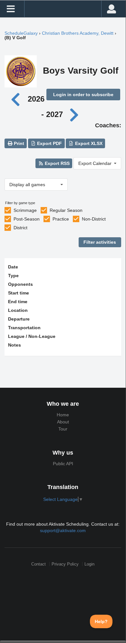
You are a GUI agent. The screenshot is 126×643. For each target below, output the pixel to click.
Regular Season (66, 210)
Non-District (94, 219)
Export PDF (49, 143)
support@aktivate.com (63, 530)
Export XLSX (88, 143)
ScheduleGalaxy (21, 33)
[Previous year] (17, 99)
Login (89, 564)
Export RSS (57, 163)
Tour (62, 428)
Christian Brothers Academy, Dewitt (77, 33)
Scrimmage (25, 210)
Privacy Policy (65, 564)
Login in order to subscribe (83, 94)
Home (63, 414)
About (63, 421)
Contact (38, 564)
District (20, 227)
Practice (61, 219)
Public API (63, 463)
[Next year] (74, 114)
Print (18, 143)
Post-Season (27, 219)
